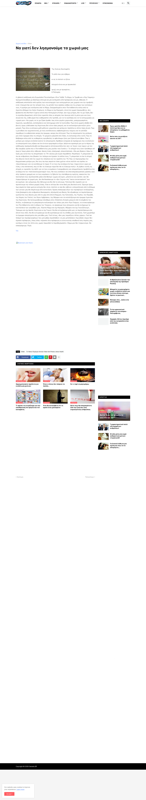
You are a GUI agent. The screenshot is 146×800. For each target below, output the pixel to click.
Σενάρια (38, 3)
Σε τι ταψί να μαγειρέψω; (79, 384)
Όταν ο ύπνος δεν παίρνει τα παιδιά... (54, 385)
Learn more (20, 789)
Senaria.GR (33, 766)
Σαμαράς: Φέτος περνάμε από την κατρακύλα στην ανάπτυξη (119, 321)
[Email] (54, 357)
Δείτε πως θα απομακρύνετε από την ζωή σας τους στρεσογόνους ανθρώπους (81, 407)
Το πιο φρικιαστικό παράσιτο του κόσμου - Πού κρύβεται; (118, 311)
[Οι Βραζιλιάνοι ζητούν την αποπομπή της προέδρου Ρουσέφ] (103, 282)
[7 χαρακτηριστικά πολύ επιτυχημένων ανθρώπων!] (103, 148)
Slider (30, 43)
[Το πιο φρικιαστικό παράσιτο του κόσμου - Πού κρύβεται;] (103, 311)
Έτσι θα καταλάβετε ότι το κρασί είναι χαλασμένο (53, 406)
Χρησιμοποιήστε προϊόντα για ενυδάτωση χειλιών (27, 385)
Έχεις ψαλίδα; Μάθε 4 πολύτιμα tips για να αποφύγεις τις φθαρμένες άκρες (120, 129)
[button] (123, 3)
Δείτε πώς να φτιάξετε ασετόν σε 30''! (118, 137)
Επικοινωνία (108, 3)
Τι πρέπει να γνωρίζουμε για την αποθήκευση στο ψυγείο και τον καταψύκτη (28, 407)
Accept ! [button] (9, 794)
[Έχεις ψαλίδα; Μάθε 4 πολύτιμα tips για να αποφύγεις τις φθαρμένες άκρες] (103, 128)
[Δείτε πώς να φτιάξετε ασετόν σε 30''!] (103, 138)
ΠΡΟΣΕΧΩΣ (93, 3)
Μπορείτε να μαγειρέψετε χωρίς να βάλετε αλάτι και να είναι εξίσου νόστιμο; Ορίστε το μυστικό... (120, 292)
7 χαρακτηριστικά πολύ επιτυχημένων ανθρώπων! (119, 148)
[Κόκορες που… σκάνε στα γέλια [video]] (103, 302)
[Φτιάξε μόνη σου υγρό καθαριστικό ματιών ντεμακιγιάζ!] (103, 158)
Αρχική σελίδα (21, 43)
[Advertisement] (73, 25)
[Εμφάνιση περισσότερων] (59, 357)
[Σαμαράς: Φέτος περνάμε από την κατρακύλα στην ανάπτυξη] (103, 321)
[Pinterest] (50, 357)
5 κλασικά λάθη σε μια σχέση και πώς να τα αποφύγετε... (118, 167)
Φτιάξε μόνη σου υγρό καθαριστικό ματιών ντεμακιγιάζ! (118, 157)
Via (17, 231)
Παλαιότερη (89, 477)
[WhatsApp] (46, 357)
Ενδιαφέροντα (70, 3)
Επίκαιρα (55, 3)
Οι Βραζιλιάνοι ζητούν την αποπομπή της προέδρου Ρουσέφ (120, 281)
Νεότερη (20, 477)
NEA (45, 3)
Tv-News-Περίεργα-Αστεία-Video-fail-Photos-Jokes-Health (44, 351)
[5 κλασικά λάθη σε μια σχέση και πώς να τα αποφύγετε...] (103, 167)
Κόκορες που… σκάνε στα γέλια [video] (119, 301)
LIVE (82, 3)
